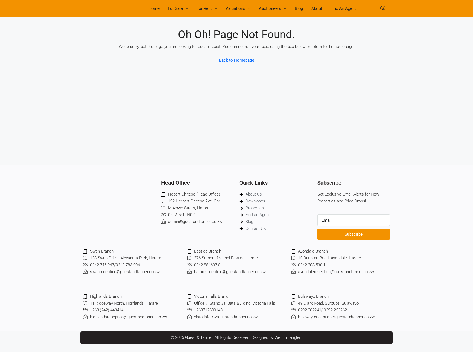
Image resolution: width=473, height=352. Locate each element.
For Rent (204, 8)
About (316, 8)
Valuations (235, 8)
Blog (299, 8)
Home (154, 8)
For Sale (175, 8)
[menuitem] (383, 8)
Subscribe (354, 234)
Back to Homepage (236, 60)
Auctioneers (270, 8)
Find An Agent (343, 8)
